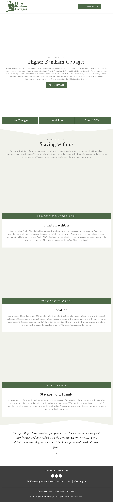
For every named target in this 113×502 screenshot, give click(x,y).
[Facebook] (52, 476)
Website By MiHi (77, 496)
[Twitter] (56, 476)
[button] (108, 6)
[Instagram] (60, 476)
